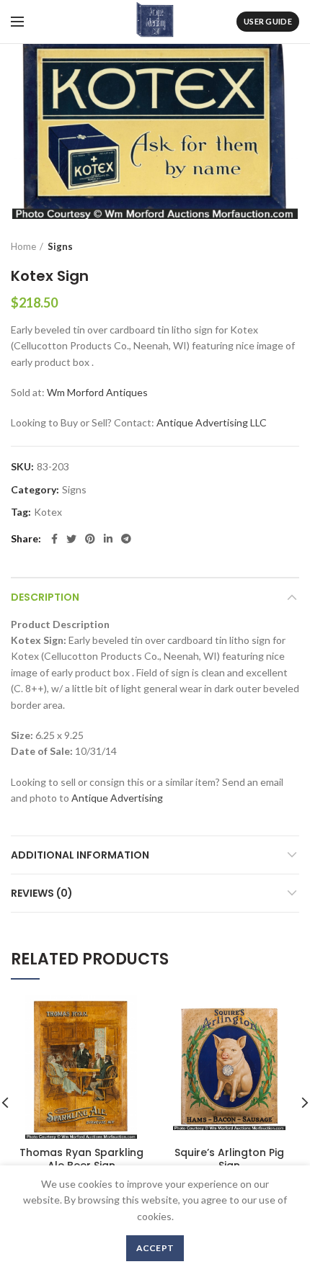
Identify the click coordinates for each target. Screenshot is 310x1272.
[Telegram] (126, 538)
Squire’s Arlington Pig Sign (229, 1159)
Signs (60, 246)
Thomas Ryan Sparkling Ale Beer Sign (81, 1159)
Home (23, 246)
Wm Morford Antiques (97, 392)
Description (45, 597)
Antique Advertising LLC (211, 422)
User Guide (268, 21)
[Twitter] (71, 538)
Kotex (48, 512)
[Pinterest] (90, 538)
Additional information (80, 855)
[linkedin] (108, 538)
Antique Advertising (117, 798)
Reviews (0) (42, 893)
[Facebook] (54, 538)
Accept (155, 1247)
